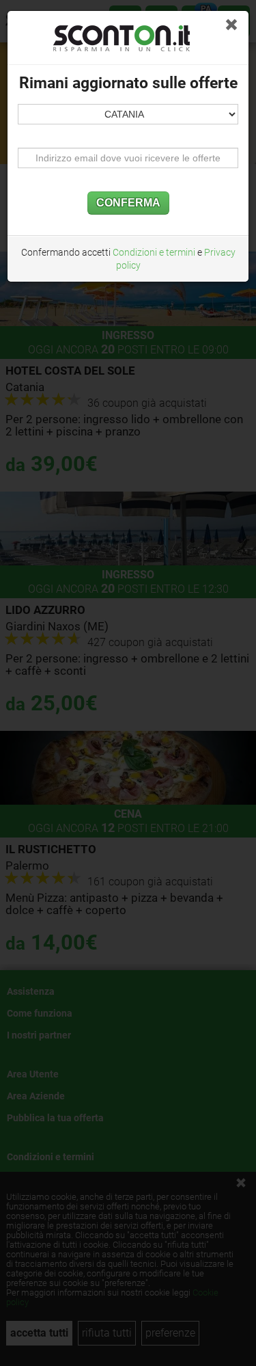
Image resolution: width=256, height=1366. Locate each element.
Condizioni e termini (154, 252)
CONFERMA (128, 203)
